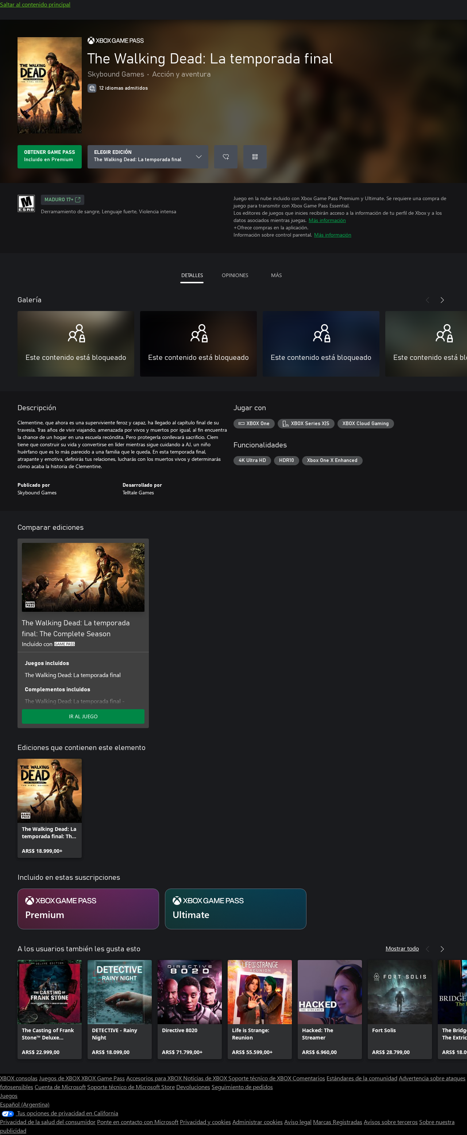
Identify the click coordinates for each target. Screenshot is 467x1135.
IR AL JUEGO (83, 716)
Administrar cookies (257, 1122)
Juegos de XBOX (60, 1078)
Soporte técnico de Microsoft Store (131, 1087)
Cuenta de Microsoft (60, 1087)
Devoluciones (193, 1087)
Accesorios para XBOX (154, 1078)
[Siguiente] (442, 300)
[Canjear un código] (255, 156)
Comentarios (309, 1078)
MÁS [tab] (276, 275)
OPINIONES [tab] (235, 275)
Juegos (9, 1095)
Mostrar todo (402, 948)
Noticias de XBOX (205, 1078)
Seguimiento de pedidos (242, 1087)
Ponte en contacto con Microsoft (137, 1122)
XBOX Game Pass (103, 1078)
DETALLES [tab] (192, 275)
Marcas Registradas (337, 1122)
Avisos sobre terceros (391, 1122)
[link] (50, 808)
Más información (327, 220)
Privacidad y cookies (205, 1122)
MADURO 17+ (59, 199)
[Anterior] (427, 300)
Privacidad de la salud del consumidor (48, 1122)
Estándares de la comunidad (362, 1078)
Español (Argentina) (25, 1104)
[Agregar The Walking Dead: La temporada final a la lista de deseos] (226, 156)
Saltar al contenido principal (35, 4)
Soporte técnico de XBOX (260, 1078)
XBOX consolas (19, 1078)
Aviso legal (298, 1122)
